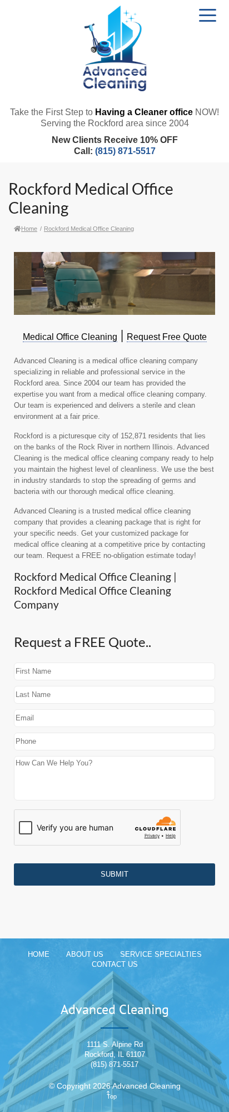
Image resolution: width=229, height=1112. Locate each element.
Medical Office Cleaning (70, 337)
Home (29, 228)
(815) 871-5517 (125, 151)
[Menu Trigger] (207, 14)
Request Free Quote (167, 337)
